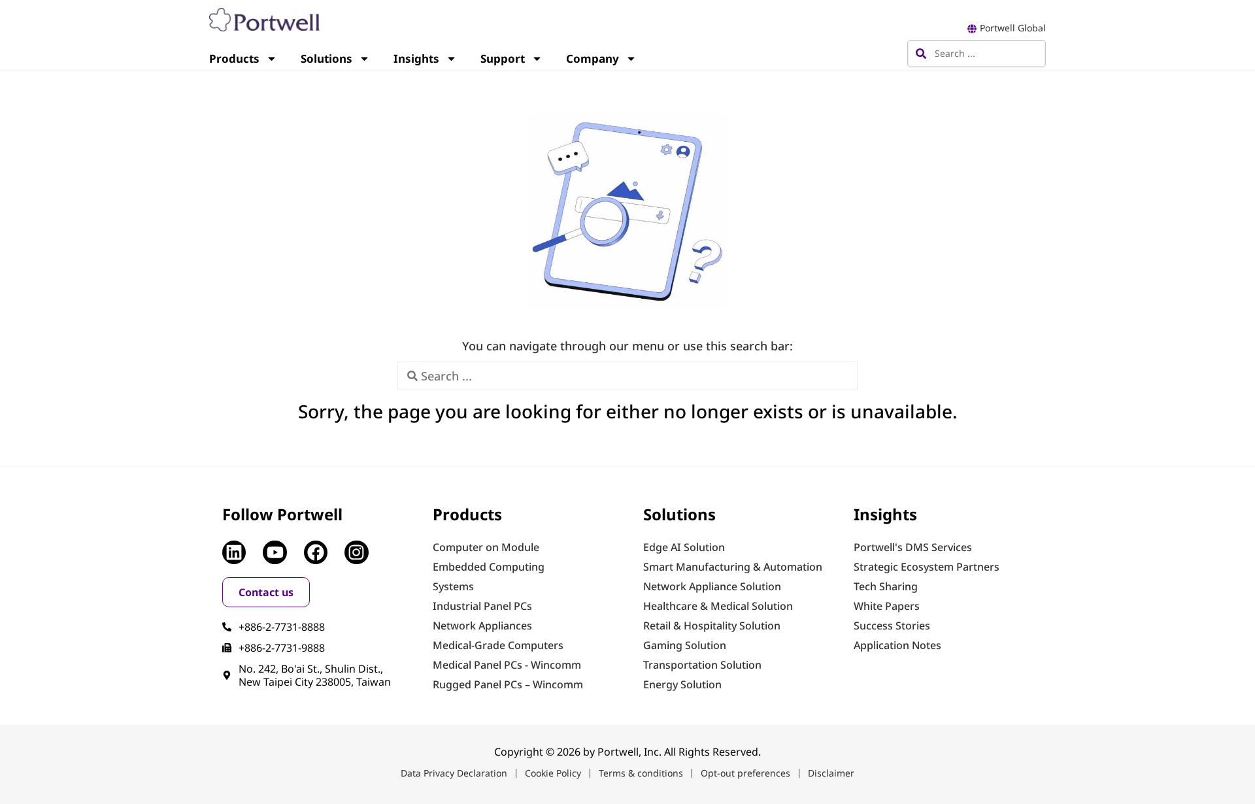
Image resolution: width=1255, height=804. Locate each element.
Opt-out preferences (745, 773)
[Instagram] (356, 552)
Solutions (326, 58)
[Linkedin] (234, 552)
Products (234, 58)
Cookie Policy (553, 773)
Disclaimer (831, 773)
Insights (416, 58)
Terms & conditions (641, 773)
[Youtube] (274, 552)
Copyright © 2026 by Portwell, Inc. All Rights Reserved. (627, 752)
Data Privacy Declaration (454, 773)
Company (592, 58)
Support (502, 58)
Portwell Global (1013, 28)
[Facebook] (315, 552)
